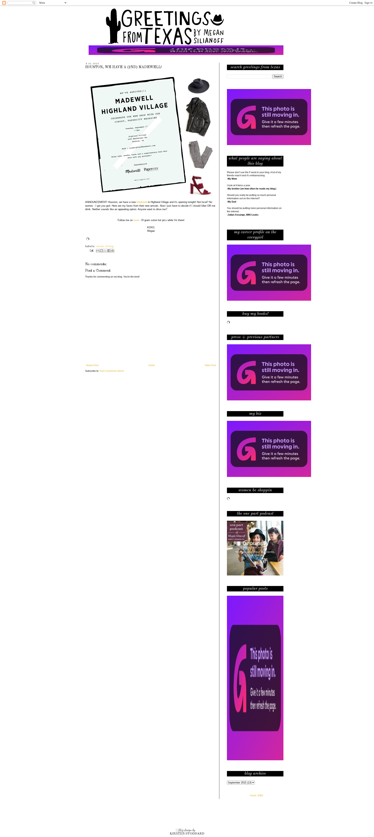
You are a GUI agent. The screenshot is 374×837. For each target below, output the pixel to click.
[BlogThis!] (101, 251)
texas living (105, 246)
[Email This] (98, 251)
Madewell (142, 202)
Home (151, 365)
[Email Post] (91, 250)
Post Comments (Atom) (112, 371)
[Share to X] (105, 251)
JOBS (260, 795)
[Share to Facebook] (109, 251)
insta (136, 220)
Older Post (210, 365)
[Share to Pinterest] (113, 251)
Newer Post (92, 365)
